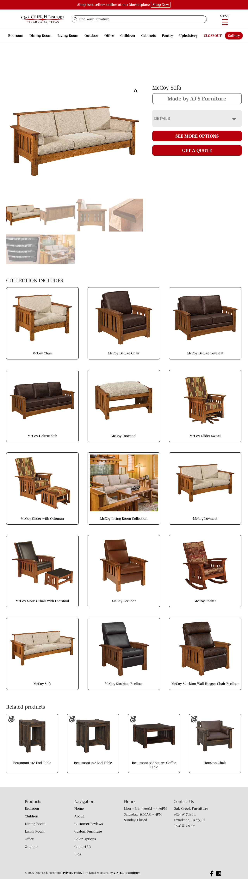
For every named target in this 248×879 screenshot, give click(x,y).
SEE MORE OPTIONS (197, 136)
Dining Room (40, 36)
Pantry (167, 36)
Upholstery (188, 36)
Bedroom (15, 36)
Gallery (234, 36)
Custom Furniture (88, 831)
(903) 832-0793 (184, 826)
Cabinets (148, 36)
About (79, 816)
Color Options (85, 839)
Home (79, 808)
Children (127, 36)
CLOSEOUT (213, 36)
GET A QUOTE (197, 150)
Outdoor (91, 36)
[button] (135, 91)
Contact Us (82, 847)
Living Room (68, 36)
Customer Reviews (88, 824)
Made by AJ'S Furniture (197, 98)
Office (109, 36)
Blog (77, 854)
